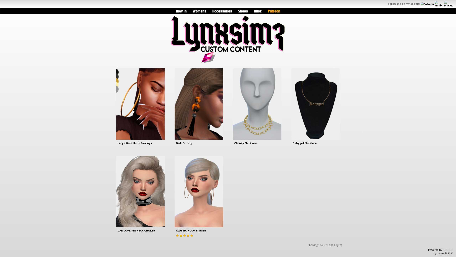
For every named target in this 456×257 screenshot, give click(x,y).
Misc (258, 11)
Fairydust (448, 249)
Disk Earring (184, 143)
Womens (199, 11)
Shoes (243, 11)
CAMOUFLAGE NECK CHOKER (136, 230)
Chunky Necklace (245, 143)
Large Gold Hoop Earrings (135, 143)
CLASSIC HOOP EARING (191, 230)
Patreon (274, 11)
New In (181, 11)
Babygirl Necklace (305, 143)
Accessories (222, 11)
